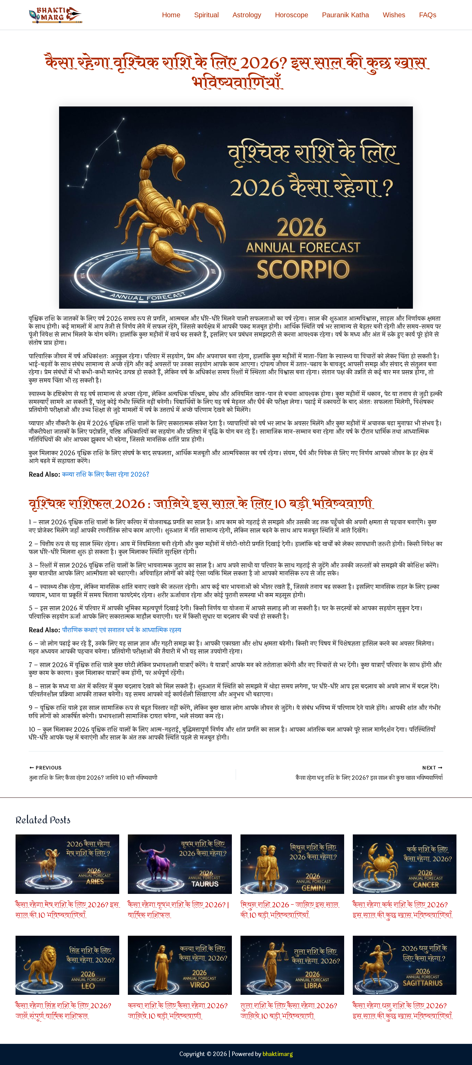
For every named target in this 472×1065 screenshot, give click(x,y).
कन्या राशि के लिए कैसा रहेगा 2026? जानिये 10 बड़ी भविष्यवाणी (178, 1011)
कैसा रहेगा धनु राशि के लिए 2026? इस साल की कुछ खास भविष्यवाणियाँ (402, 1011)
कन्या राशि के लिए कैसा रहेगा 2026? (105, 474)
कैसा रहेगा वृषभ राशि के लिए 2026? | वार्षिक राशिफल (178, 910)
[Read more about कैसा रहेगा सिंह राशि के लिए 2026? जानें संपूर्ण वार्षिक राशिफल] (67, 965)
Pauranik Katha (345, 15)
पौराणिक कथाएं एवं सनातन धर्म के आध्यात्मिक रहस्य (121, 630)
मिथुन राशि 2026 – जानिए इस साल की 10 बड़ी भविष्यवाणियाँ (289, 910)
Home (171, 15)
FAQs (427, 15)
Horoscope (291, 15)
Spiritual (206, 15)
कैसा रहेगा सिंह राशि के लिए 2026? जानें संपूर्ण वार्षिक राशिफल (63, 1011)
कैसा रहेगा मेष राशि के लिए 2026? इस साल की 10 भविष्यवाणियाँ (67, 910)
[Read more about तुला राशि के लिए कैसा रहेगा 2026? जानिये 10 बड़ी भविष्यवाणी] (292, 965)
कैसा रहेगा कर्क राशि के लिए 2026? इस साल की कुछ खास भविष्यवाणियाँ (402, 910)
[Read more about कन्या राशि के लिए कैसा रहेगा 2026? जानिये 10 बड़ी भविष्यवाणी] (180, 965)
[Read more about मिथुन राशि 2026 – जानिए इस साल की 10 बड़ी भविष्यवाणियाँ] (292, 864)
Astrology (247, 15)
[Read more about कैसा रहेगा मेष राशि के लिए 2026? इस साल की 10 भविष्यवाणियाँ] (67, 864)
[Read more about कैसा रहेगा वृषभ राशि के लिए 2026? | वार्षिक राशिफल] (180, 864)
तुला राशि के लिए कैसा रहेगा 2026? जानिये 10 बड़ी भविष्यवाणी (288, 1011)
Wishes (394, 15)
